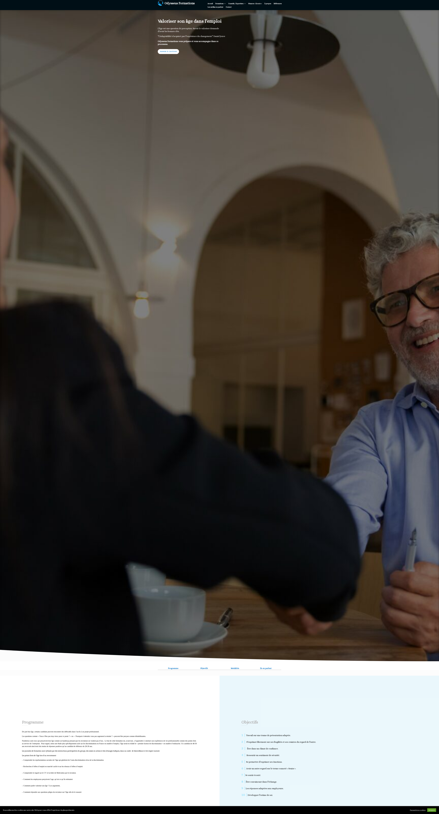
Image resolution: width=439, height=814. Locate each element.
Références (278, 3)
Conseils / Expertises (236, 3)
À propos (267, 3)
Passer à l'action (168, 51)
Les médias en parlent (215, 7)
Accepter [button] (432, 810)
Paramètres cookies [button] (418, 810)
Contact (229, 7)
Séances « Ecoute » (255, 3)
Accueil (210, 3)
